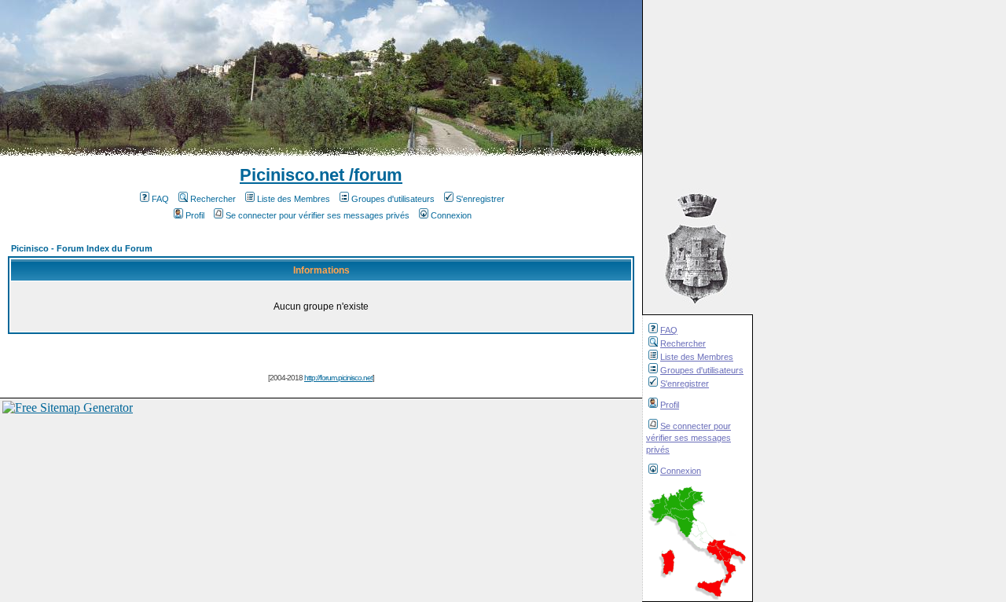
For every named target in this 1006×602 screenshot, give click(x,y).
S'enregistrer (684, 383)
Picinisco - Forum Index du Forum (81, 248)
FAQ (668, 330)
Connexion (680, 470)
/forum (373, 175)
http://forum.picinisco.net (338, 377)
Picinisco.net (292, 175)
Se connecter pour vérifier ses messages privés (688, 437)
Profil (669, 404)
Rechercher (683, 343)
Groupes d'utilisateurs (701, 370)
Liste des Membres (696, 357)
